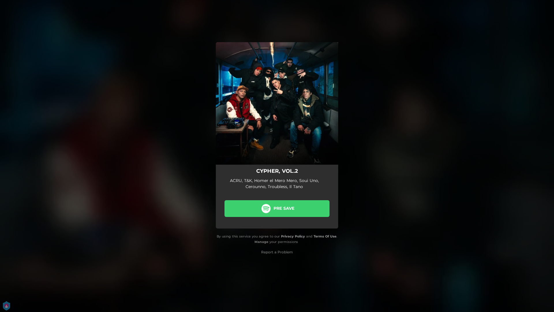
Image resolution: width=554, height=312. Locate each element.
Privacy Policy (293, 236)
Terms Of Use (325, 236)
